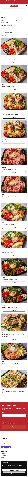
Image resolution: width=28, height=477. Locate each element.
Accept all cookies (14, 470)
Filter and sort (8, 32)
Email (3, 412)
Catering (6, 14)
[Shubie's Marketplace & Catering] (14, 6)
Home (2, 14)
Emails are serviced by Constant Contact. (8, 423)
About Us (3, 453)
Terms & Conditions (5, 459)
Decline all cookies (14, 473)
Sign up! (14, 427)
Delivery (2, 457)
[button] (25, 6)
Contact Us (3, 455)
